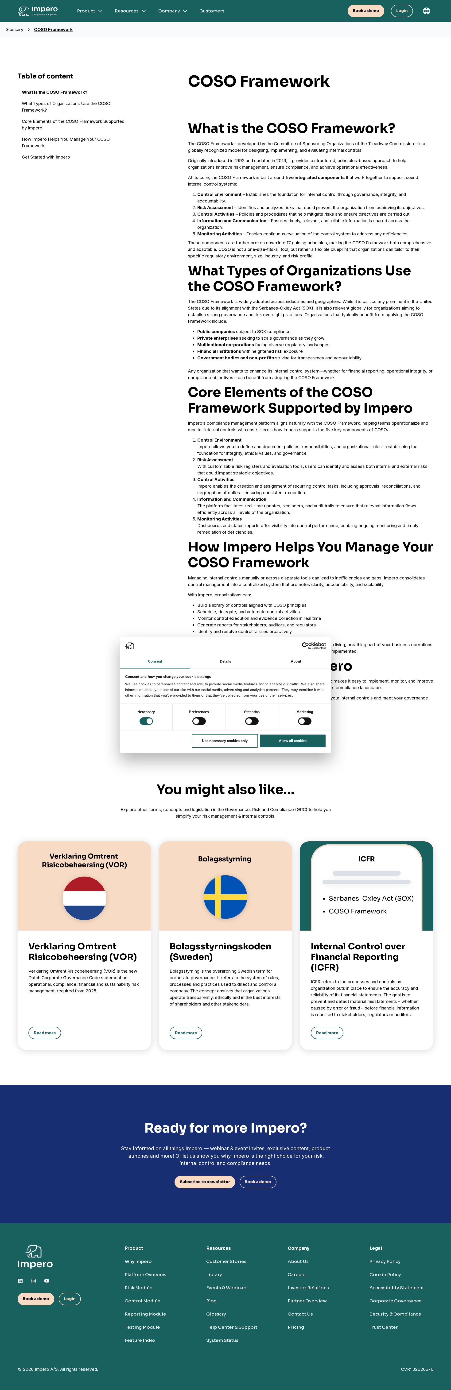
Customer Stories (226, 1261)
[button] (426, 11)
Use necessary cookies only (225, 741)
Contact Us (300, 1314)
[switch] (199, 721)
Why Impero (138, 1261)
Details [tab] (225, 661)
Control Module (142, 1301)
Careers (297, 1274)
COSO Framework (53, 29)
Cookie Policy (385, 1274)
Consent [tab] (155, 661)
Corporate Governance (395, 1301)
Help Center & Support (231, 1327)
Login (402, 10)
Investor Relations (308, 1287)
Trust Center (383, 1327)
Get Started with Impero (46, 157)
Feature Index (140, 1340)
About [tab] (296, 661)
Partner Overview (307, 1301)
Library (214, 1274)
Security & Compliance (395, 1314)
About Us (298, 1261)
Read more (45, 1032)
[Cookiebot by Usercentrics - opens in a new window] (305, 645)
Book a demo (366, 10)
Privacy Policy (384, 1261)
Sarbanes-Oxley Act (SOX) (286, 308)
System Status (222, 1340)
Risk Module (138, 1287)
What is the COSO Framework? (54, 92)
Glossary (14, 29)
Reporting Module (145, 1314)
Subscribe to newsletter (205, 1181)
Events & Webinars (227, 1287)
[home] (39, 10)
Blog (211, 1301)
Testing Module (142, 1327)
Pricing (296, 1327)
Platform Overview (146, 1274)
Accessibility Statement (396, 1287)
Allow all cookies (293, 741)
